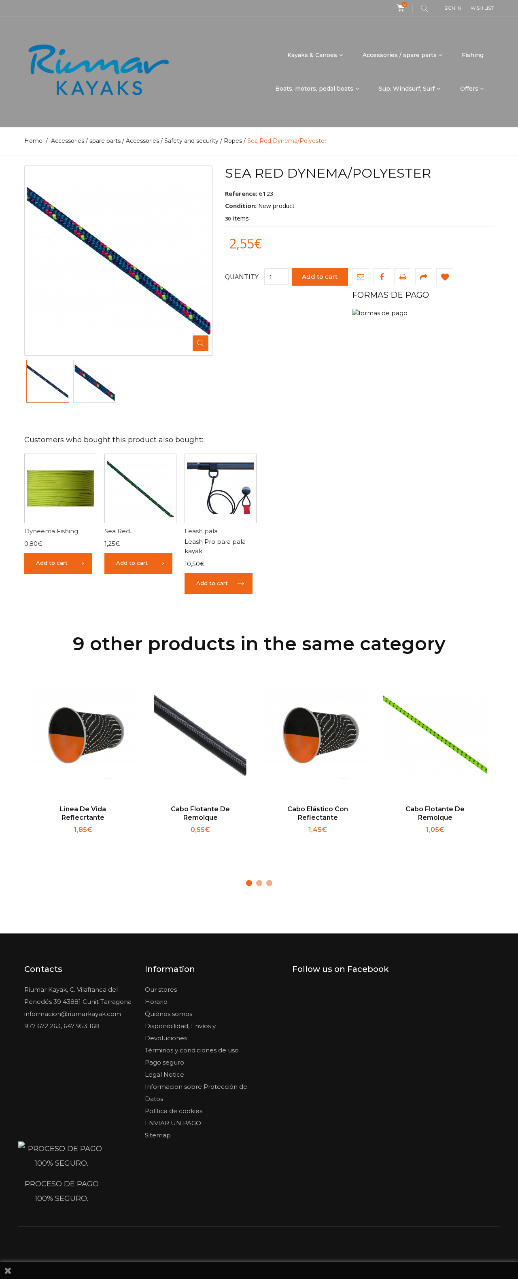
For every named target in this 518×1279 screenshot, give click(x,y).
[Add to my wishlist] (444, 276)
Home (33, 140)
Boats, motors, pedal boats (314, 88)
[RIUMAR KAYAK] (98, 72)
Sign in (452, 8)
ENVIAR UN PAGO (173, 1123)
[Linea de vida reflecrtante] (83, 735)
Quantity (242, 276)
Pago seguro (164, 1062)
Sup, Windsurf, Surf (407, 88)
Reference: (241, 193)
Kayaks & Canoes (312, 55)
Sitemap (158, 1135)
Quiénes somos (168, 1014)
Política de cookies (173, 1111)
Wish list (482, 8)
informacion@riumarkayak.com (72, 1014)
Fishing (473, 55)
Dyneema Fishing (51, 531)
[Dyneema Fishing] (60, 488)
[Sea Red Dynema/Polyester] (47, 381)
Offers (469, 88)
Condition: (241, 206)
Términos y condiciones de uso (192, 1050)
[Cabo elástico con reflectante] (317, 735)
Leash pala (201, 531)
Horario (156, 1001)
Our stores (161, 989)
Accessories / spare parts (400, 55)
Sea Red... (119, 531)
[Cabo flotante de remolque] (200, 735)
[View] (109, 840)
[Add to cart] (56, 840)
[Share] (423, 276)
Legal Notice (164, 1074)
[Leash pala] (221, 488)
